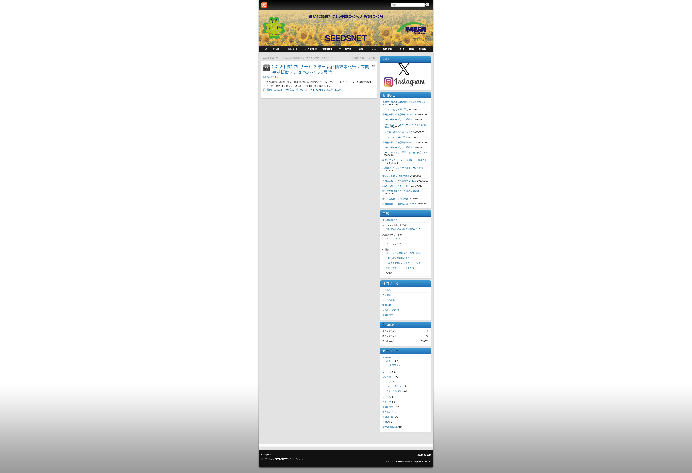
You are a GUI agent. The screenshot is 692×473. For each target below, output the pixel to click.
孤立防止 (386, 412)
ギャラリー (387, 377)
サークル (386, 397)
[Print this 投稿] (373, 66)
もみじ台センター (394, 386)
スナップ (386, 402)
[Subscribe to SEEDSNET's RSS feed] (264, 5)
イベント (386, 372)
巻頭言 (393, 365)
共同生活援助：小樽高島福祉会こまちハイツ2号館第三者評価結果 (304, 89)
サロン (385, 382)
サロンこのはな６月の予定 (395, 198)
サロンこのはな (393, 238)
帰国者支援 (387, 417)
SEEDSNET (281, 459)
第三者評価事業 (390, 220)
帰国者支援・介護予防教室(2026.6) (399, 181)
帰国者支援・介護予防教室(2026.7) (399, 142)
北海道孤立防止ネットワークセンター (404, 263)
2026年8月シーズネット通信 (396, 119)
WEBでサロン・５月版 (364, 58)
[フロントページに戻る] (346, 28)
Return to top (423, 454)
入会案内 (386, 295)
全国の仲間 (387, 315)
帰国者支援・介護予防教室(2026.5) (399, 204)
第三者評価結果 (274, 77)
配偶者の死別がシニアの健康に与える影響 (402, 168)
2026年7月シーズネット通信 (396, 147)
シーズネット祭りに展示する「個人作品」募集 (405, 152)
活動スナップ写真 (391, 310)
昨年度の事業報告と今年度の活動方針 (400, 191)
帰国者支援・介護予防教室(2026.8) (399, 114)
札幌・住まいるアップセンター (401, 268)
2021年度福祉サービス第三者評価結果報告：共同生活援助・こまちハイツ (298, 58)
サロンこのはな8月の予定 (394, 137)
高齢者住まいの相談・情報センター (403, 228)
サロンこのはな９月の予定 (395, 109)
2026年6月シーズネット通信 (396, 186)
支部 (384, 422)
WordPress (399, 461)
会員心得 (386, 290)
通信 (388, 361)
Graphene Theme (421, 461)
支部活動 (386, 305)
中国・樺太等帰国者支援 (398, 258)
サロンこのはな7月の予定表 (396, 176)
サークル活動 (388, 300)
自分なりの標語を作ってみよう (397, 132)
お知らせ (386, 357)
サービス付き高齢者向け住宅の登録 (403, 253)
